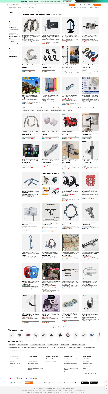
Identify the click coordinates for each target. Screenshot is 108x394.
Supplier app (49, 382)
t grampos (53, 347)
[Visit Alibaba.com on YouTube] (93, 373)
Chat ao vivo (66, 361)
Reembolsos (66, 365)
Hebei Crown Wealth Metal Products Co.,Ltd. (90, 100)
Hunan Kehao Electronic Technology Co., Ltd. (70, 167)
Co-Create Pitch (13, 361)
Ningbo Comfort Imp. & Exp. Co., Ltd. (49, 101)
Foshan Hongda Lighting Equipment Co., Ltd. (70, 199)
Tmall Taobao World (48, 388)
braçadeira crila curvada (89, 107)
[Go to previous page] (51, 326)
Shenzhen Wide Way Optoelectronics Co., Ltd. (31, 102)
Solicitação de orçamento (51, 361)
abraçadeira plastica (62, 347)
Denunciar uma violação (69, 371)
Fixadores (40, 11)
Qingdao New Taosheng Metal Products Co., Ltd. (70, 227)
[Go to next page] (71, 326)
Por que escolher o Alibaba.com (16, 358)
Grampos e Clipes (47, 11)
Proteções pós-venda (32, 365)
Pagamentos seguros (32, 358)
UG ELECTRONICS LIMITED (27, 166)
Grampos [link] (54, 11)
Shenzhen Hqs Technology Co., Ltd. (49, 229)
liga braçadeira (65, 107)
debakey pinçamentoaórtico (77, 107)
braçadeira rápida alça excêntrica (30, 347)
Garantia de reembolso (32, 361)
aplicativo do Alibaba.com (74, 382)
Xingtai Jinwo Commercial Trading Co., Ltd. (30, 40)
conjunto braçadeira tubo (43, 347)
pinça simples (12, 344)
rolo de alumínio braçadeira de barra (38, 344)
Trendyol (67, 388)
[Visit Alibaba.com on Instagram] (91, 373)
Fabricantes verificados (50, 358)
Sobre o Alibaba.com (14, 356)
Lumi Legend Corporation (87, 137)
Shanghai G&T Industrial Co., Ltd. (28, 137)
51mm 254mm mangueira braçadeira (79, 344)
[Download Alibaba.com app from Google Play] (94, 382)
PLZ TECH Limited (26, 228)
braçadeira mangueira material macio (58, 110)
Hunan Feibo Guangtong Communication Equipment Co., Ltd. (90, 197)
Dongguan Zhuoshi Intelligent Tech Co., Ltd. (70, 72)
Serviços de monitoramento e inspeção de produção (35, 369)
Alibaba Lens (16, 382)
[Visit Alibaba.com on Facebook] (83, 373)
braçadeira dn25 (56, 107)
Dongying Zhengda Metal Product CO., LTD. (90, 258)
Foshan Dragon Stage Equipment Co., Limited (90, 40)
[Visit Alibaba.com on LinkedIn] (86, 373)
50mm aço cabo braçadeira (29, 110)
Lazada (54, 388)
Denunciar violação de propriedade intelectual (71, 369)
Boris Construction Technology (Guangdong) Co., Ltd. (70, 103)
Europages (72, 388)
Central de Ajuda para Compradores (71, 358)
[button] (67, 5)
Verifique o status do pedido (88, 363)
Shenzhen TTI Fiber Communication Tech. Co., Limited (70, 258)
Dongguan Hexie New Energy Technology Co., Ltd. (51, 137)
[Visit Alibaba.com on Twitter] (88, 373)
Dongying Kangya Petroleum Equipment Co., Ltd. (70, 137)
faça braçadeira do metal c (53, 344)
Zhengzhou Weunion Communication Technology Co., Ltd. (31, 287)
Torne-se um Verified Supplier (88, 365)
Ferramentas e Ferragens (31, 11)
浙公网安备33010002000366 (74, 392)
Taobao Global (59, 388)
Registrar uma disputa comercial (70, 363)
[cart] (85, 4)
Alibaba (23, 11)
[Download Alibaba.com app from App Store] (85, 382)
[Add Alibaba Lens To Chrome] (29, 382)
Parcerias (84, 368)
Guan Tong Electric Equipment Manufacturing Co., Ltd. (31, 257)
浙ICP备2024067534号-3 (86, 392)
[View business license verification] (65, 392)
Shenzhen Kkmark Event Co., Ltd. (68, 40)
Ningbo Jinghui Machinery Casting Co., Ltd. (50, 42)
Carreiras (11, 365)
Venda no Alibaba (86, 358)
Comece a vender (86, 361)
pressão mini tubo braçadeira (42, 110)
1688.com (41, 388)
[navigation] (14, 169)
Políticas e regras (31, 371)
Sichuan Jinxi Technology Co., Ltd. (48, 70)
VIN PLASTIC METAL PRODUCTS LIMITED (90, 167)
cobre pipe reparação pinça (23, 344)
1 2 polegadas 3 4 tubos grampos (29, 107)
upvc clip (70, 110)
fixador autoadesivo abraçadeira (75, 347)
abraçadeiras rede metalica (90, 347)
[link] (106, 382)
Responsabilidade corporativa (15, 363)
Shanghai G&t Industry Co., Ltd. (28, 195)
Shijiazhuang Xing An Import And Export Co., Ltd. (90, 71)
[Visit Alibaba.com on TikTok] (96, 373)
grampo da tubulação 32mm (15, 347)
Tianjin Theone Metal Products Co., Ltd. (49, 257)
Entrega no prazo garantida (33, 363)
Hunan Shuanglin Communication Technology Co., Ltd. (51, 165)
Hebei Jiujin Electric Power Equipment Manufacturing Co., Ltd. (90, 227)
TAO (64, 388)
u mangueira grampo (65, 344)
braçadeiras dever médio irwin (44, 107)
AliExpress (36, 388)
